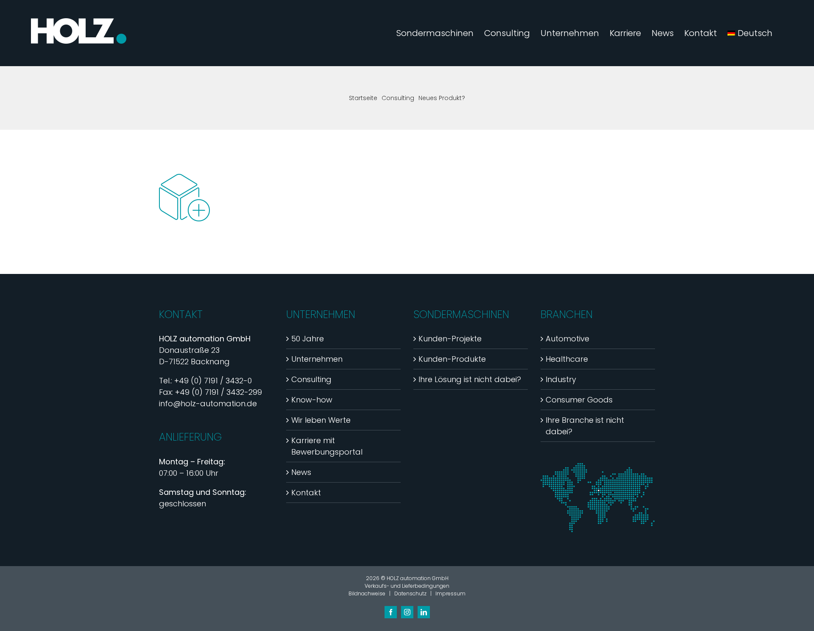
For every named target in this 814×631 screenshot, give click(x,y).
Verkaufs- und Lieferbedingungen (407, 585)
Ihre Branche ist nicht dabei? (585, 426)
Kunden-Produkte (452, 359)
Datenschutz (410, 593)
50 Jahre (307, 338)
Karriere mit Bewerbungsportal (326, 446)
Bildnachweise (366, 593)
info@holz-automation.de (208, 403)
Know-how (311, 399)
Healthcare (567, 359)
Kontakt (306, 492)
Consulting (311, 379)
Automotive (567, 338)
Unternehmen (317, 359)
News (301, 472)
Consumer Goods (579, 399)
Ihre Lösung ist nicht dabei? (469, 379)
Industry (561, 379)
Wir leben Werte (321, 420)
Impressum (450, 593)
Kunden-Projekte (450, 338)
